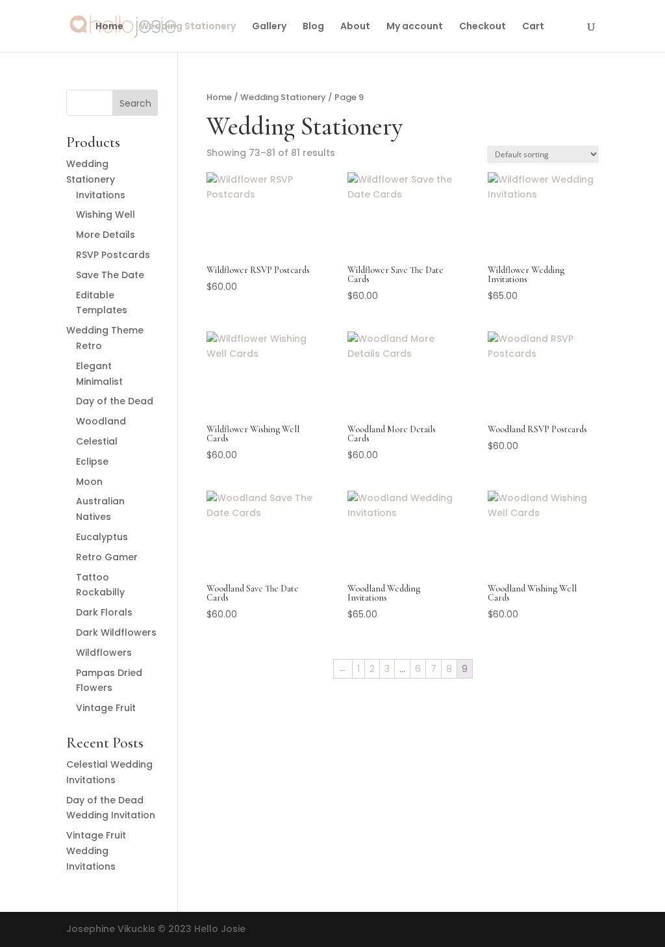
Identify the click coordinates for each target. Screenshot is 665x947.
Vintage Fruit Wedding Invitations (96, 851)
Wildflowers (104, 652)
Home (109, 26)
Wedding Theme (105, 330)
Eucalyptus (102, 536)
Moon (89, 481)
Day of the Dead (114, 401)
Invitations (100, 194)
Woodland (101, 421)
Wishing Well (105, 214)
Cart (533, 26)
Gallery (269, 26)
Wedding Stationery (188, 26)
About (355, 26)
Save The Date (110, 274)
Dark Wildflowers (116, 632)
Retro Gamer (107, 557)
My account (414, 26)
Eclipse (92, 461)
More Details (105, 234)
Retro (89, 345)
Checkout (482, 26)
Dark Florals (104, 612)
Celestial (97, 441)
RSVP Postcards (113, 254)
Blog (313, 26)
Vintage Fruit (106, 707)
